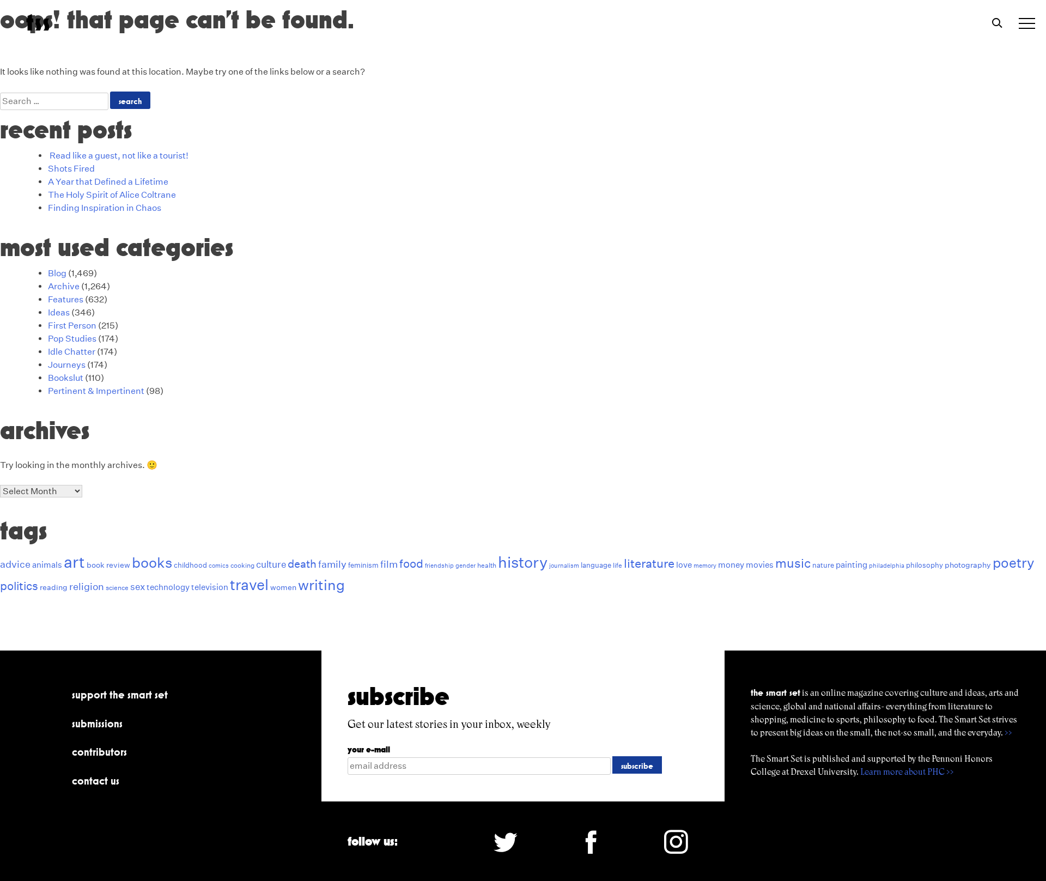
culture (271, 564)
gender (465, 566)
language (596, 565)
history (523, 562)
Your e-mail (369, 749)
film (389, 564)
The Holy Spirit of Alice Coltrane (112, 195)
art (74, 562)
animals (47, 565)
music (793, 563)
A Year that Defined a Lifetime (108, 182)
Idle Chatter (71, 352)
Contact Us (95, 781)
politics (19, 586)
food (411, 563)
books (152, 562)
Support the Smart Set (120, 695)
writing (321, 584)
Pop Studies (72, 338)
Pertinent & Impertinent (96, 391)
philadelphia (886, 566)
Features (65, 299)
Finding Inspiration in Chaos (104, 208)
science (117, 587)
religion (86, 586)
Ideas (59, 312)
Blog (57, 273)
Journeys (67, 365)
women (283, 587)
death (302, 563)
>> (1008, 732)
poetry (1014, 563)
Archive (64, 286)
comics (219, 566)
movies (760, 565)
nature (823, 565)
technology (168, 587)
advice (15, 564)
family (332, 564)
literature (649, 563)
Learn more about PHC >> (907, 772)
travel (249, 584)
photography (968, 565)
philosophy (924, 565)
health (486, 565)
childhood (190, 565)
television (209, 587)
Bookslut (65, 378)
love (684, 565)
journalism (564, 566)
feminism (363, 565)
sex (137, 586)
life (617, 565)
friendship (439, 566)
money (731, 565)
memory (705, 566)
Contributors (99, 752)
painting (851, 565)
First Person (72, 325)
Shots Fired (71, 168)
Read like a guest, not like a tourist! (119, 155)
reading (54, 587)
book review (108, 565)
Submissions (97, 723)
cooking (242, 565)
